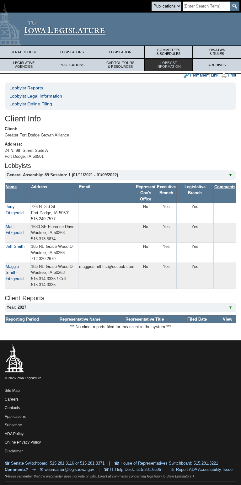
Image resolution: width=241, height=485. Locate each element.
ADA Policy (14, 434)
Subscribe (13, 425)
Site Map (12, 390)
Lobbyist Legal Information (35, 96)
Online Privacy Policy (23, 442)
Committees (168, 52)
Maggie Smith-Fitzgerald (15, 272)
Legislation (120, 52)
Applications (15, 416)
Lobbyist (169, 64)
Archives (217, 65)
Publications (72, 65)
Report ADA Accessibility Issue (204, 469)
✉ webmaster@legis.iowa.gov (67, 469)
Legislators (72, 52)
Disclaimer (14, 451)
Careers (12, 399)
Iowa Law (216, 52)
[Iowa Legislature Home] (120, 29)
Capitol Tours (120, 64)
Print (231, 75)
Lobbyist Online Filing (30, 103)
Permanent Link (203, 75)
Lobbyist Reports (26, 87)
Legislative (24, 64)
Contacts (12, 408)
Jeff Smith (15, 246)
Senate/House (24, 52)
